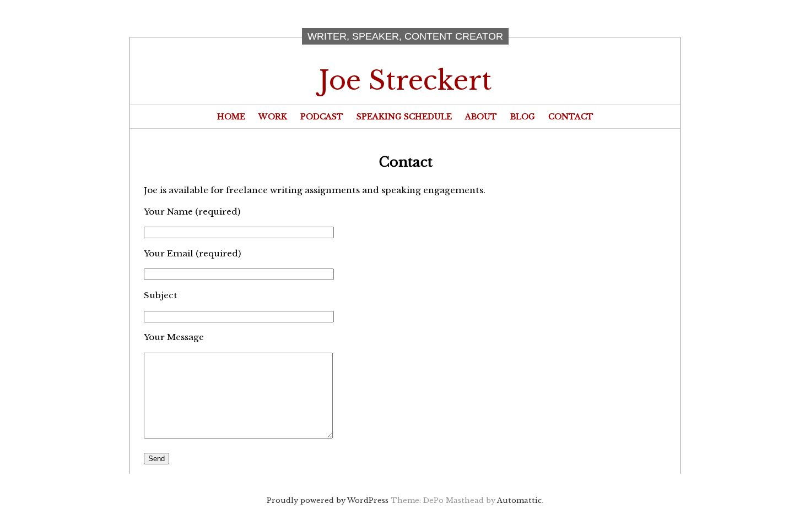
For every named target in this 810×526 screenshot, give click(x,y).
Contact (570, 117)
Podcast (321, 117)
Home (231, 117)
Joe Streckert (405, 80)
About (481, 117)
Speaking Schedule (404, 117)
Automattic (519, 500)
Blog (522, 117)
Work (272, 117)
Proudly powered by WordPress (327, 500)
